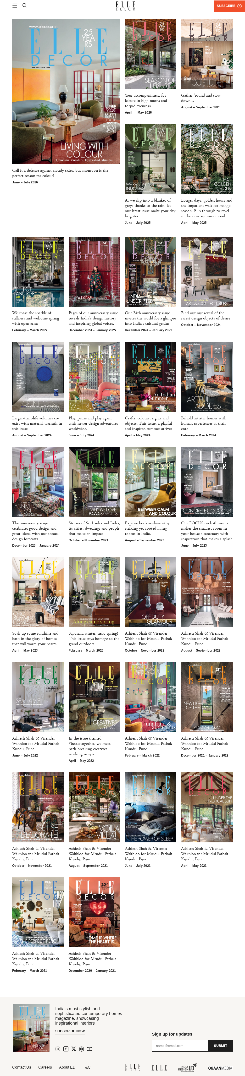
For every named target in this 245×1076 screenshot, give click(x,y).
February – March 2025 (29, 330)
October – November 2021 (32, 865)
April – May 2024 (137, 435)
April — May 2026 (138, 112)
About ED (67, 1067)
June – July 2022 (25, 755)
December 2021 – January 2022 (204, 755)
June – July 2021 (137, 865)
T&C (87, 1067)
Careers (45, 1067)
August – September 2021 (88, 865)
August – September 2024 (31, 435)
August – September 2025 (200, 107)
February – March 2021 (29, 970)
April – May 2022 (81, 761)
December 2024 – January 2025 (92, 330)
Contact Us (21, 1067)
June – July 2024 (81, 435)
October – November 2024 (201, 325)
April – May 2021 (193, 865)
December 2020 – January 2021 (92, 970)
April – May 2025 (193, 223)
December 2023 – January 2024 (35, 545)
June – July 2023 (194, 545)
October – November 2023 (88, 540)
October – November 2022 (144, 650)
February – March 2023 (86, 650)
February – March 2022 (142, 755)
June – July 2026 (25, 182)
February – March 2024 (198, 435)
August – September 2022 (200, 650)
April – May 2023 (25, 650)
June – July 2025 (137, 223)
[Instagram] (58, 1049)
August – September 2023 (144, 540)
